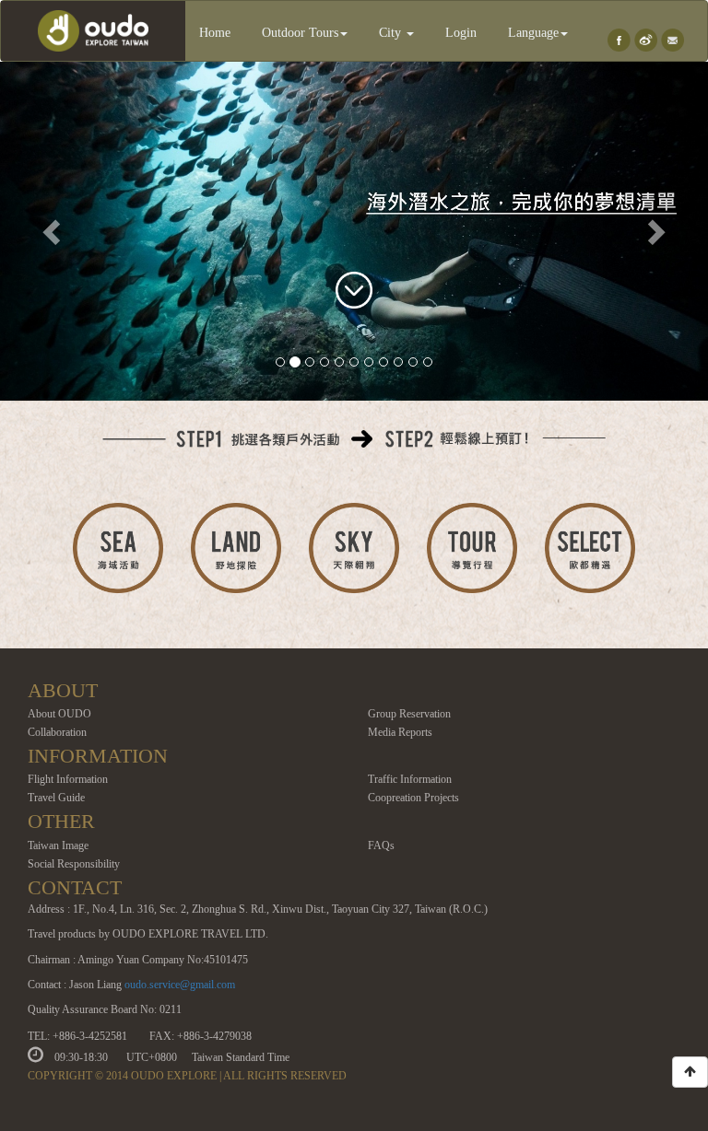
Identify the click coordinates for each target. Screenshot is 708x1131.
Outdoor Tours (300, 33)
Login (461, 33)
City (392, 33)
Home (214, 33)
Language (533, 33)
